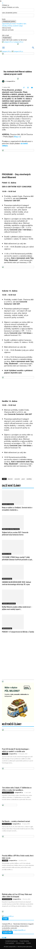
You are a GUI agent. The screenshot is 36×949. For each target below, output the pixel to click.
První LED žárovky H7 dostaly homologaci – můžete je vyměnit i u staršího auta (16, 750)
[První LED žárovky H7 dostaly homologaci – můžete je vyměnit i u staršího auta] (18, 738)
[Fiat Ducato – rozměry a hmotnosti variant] (18, 811)
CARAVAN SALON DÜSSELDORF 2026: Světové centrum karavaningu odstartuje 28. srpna (16, 583)
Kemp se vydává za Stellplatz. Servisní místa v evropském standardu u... (17, 508)
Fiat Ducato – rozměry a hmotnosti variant (16, 821)
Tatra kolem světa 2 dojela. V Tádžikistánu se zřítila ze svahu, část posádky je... (17, 788)
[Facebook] (24, 88)
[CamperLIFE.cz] (3, 81)
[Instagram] (28, 88)
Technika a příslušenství (9, 603)
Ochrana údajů (20, 943)
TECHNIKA (5, 754)
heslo (4, 19)
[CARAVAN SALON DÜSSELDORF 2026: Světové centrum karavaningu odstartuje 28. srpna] (18, 572)
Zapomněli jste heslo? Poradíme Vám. (14, 24)
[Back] (2, 3)
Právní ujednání (9, 943)
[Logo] (6, 51)
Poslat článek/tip (24, 941)
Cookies (28, 943)
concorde (17, 479)
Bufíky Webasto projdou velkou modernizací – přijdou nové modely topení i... (17, 608)
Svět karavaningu (7, 578)
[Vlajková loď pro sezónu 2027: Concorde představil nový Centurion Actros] (18, 522)
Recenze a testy (7, 554)
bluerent (10, 479)
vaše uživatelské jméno (9, 13)
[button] (3, 47)
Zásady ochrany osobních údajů (12, 26)
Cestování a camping (8, 504)
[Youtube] (32, 88)
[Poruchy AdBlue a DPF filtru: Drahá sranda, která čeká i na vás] (18, 844)
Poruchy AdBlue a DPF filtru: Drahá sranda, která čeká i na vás (17, 856)
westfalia (29, 479)
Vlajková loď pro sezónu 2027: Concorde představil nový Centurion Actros (15, 533)
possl (23, 479)
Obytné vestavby (7, 824)
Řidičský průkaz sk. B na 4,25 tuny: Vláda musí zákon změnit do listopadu (17, 895)
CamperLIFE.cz (11, 81)
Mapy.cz (17, 136)
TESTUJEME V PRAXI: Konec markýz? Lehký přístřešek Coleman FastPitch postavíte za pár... (17, 558)
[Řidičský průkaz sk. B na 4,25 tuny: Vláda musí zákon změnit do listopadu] (18, 883)
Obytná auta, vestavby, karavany (11, 529)
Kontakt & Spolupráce (12, 941)
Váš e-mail (5, 35)
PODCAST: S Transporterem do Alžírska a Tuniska (18, 631)
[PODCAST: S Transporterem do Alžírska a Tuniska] (18, 621)
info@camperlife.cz (19, 930)
